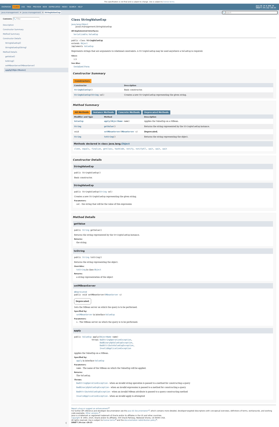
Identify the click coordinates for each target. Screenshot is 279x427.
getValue (108, 126)
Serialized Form (82, 66)
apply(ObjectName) (15, 70)
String (95, 95)
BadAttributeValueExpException (116, 345)
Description (8, 25)
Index (64, 7)
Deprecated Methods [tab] (156, 112)
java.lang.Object (79, 24)
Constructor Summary (13, 29)
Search (72, 7)
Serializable (80, 34)
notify (129, 149)
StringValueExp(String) (15, 47)
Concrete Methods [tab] (129, 112)
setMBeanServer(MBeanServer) (20, 65)
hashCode (119, 149)
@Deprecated (80, 292)
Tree (29, 7)
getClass (107, 149)
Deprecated (54, 7)
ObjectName (117, 121)
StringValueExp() (13, 43)
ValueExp (93, 34)
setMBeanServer (112, 131)
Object (84, 43)
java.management (10, 12)
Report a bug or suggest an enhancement (89, 409)
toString (108, 137)
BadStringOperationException (115, 340)
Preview (37, 7)
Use (23, 7)
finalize (96, 149)
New (45, 7)
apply (107, 121)
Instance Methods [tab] (103, 112)
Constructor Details (12, 38)
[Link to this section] (107, 73)
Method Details (10, 52)
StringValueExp (52, 12)
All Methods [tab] (82, 112)
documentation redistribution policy (140, 420)
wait (151, 149)
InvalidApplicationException (115, 348)
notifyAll (141, 149)
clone (77, 149)
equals (85, 149)
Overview (6, 7)
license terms (168, 2)
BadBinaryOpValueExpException (116, 342)
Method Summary (11, 34)
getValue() (10, 56)
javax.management (31, 12)
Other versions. (92, 413)
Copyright (75, 418)
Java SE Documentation (138, 411)
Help (80, 7)
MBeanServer (127, 131)
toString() (9, 61)
